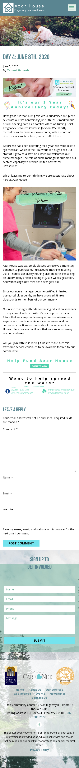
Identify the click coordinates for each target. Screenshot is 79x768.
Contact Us (39, 698)
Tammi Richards (18, 70)
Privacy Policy (39, 750)
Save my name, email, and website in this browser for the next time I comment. (38, 531)
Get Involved (22, 693)
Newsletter (57, 693)
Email (7, 493)
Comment (10, 429)
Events (40, 693)
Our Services (54, 689)
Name (8, 477)
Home (20, 689)
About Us (35, 689)
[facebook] (39, 724)
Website (8, 509)
